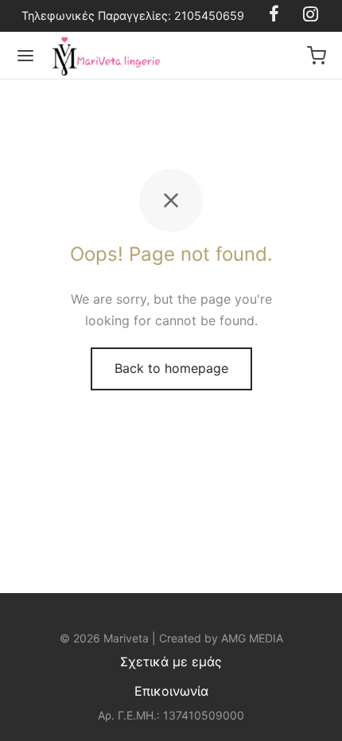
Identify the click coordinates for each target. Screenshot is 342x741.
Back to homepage (171, 368)
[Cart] (316, 55)
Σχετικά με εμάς (171, 661)
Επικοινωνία (171, 691)
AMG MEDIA (252, 638)
